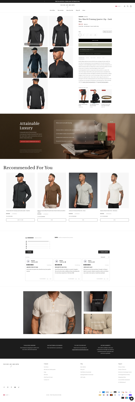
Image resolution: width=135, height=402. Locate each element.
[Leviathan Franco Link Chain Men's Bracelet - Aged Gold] (106, 96)
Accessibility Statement (124, 379)
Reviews (46, 374)
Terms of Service (122, 369)
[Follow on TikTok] (18, 387)
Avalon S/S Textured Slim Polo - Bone (77, 210)
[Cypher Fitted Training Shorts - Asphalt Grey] (84, 96)
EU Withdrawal (122, 382)
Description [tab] (81, 57)
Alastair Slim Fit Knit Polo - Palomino (108, 210)
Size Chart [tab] (93, 57)
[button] (83, 16)
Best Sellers (52, 10)
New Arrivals (60, 10)
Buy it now (95, 44)
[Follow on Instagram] (7, 387)
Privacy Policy (121, 367)
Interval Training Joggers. (102, 82)
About (83, 10)
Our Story (46, 367)
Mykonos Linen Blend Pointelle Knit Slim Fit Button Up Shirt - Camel (52, 211)
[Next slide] (130, 197)
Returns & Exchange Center (125, 372)
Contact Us (46, 379)
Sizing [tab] (87, 57)
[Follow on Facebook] (4, 387)
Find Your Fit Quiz (48, 377)
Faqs (45, 372)
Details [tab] (99, 57)
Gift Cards (82, 377)
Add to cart (95, 40)
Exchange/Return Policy (124, 374)
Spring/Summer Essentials (86, 374)
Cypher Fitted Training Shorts (88, 82)
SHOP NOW (52, 314)
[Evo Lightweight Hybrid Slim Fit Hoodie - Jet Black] (95, 96)
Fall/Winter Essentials (85, 372)
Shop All (78, 10)
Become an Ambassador (49, 369)
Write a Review (105, 252)
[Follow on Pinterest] (11, 387)
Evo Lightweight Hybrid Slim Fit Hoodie (94, 105)
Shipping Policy (122, 377)
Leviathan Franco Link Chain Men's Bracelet (105, 105)
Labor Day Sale (69, 10)
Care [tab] (103, 57)
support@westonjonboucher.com (80, 349)
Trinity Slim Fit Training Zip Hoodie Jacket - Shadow (18, 210)
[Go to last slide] (4, 197)
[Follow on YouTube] (15, 387)
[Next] (108, 269)
